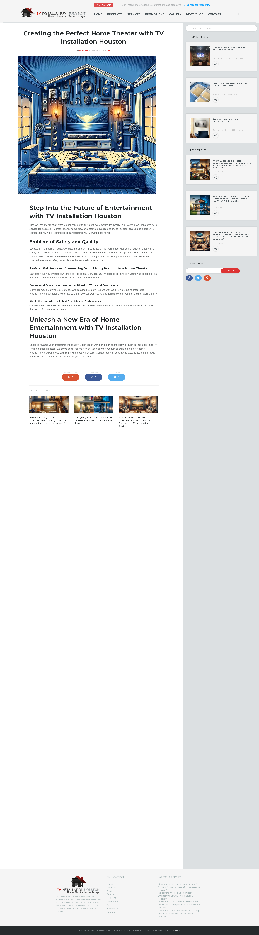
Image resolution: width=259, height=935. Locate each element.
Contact (214, 14)
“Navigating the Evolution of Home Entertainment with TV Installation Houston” (93, 420)
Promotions (154, 14)
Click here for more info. (143, 5)
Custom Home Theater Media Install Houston (230, 84)
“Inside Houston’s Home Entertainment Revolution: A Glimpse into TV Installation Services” (231, 235)
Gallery (175, 14)
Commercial (113, 894)
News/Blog (194, 14)
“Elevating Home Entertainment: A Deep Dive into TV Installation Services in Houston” (179, 913)
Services (133, 14)
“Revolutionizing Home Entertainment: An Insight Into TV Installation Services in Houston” (47, 420)
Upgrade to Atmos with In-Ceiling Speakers (229, 49)
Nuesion (177, 930)
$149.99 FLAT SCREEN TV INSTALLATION (226, 120)
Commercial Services (60, 290)
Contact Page (145, 345)
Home (98, 14)
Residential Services (86, 274)
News (49, 305)
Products (114, 14)
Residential (112, 898)
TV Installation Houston (122, 225)
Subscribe (230, 271)
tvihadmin (83, 50)
